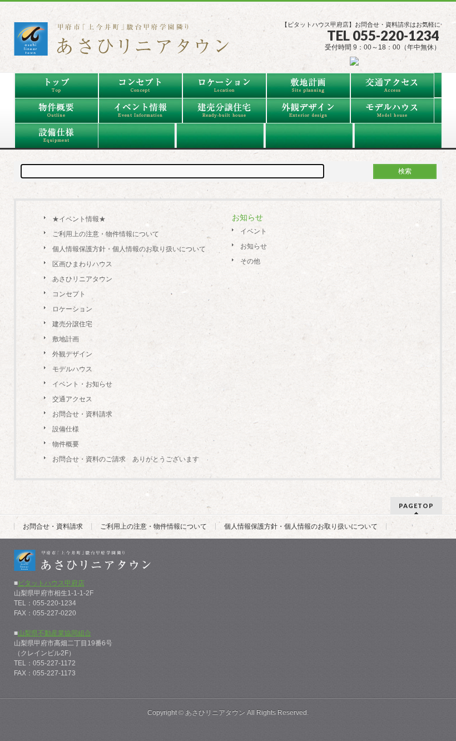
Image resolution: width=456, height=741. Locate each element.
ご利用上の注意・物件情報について (105, 234)
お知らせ (253, 246)
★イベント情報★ (79, 219)
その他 (250, 261)
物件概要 (65, 444)
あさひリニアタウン (82, 279)
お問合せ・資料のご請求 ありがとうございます (125, 459)
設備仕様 (65, 429)
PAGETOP (416, 505)
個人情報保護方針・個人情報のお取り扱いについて (129, 249)
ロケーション (72, 309)
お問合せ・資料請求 (82, 414)
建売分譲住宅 (72, 324)
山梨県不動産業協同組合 (54, 633)
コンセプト (69, 294)
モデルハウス (72, 369)
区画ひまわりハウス (82, 264)
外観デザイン (72, 354)
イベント (253, 231)
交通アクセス (72, 399)
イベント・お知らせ (82, 384)
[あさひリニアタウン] (128, 43)
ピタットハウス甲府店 (51, 583)
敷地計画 (65, 339)
